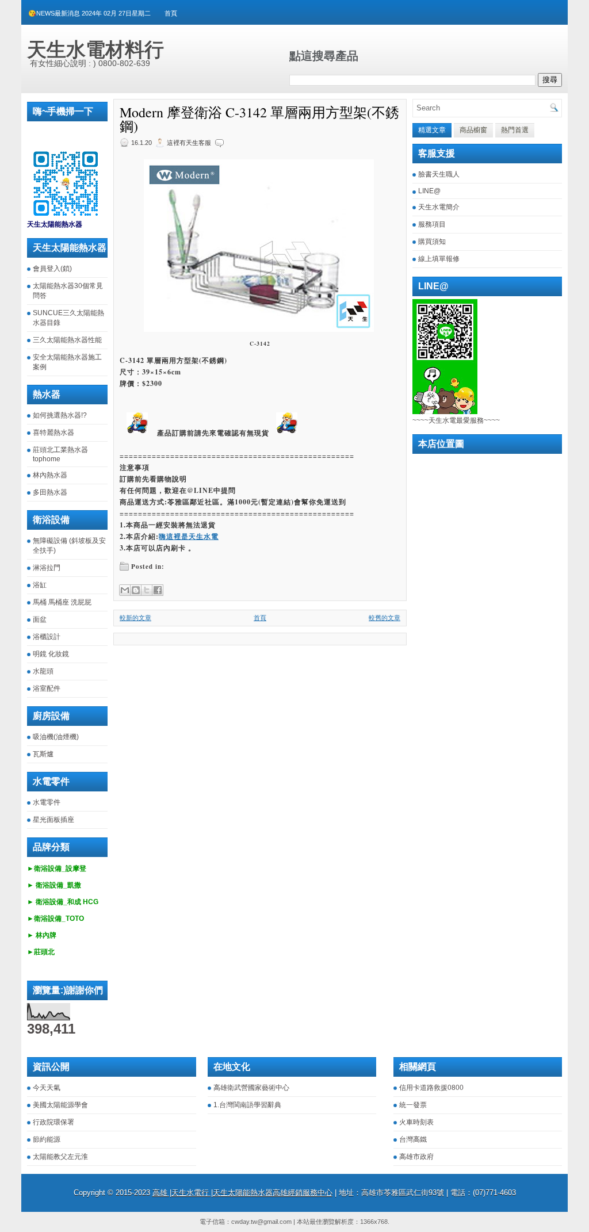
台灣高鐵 (413, 1139)
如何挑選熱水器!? (60, 415)
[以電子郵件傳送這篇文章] (125, 590)
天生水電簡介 (439, 207)
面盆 (40, 619)
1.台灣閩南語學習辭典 (247, 1105)
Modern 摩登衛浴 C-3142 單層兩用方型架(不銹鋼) (259, 119)
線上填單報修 (439, 259)
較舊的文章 (384, 617)
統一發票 (413, 1105)
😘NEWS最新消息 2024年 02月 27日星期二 (89, 13)
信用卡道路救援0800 (431, 1088)
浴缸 (40, 585)
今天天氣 (46, 1088)
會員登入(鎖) (52, 269)
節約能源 (46, 1139)
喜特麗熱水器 (53, 432)
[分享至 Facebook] (157, 590)
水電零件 (46, 802)
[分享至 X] (146, 590)
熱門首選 (515, 130)
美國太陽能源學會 (60, 1105)
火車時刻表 (416, 1122)
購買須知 (432, 242)
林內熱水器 (50, 475)
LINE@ (429, 191)
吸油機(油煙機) (56, 737)
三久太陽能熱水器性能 (67, 340)
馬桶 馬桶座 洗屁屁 (62, 602)
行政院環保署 (53, 1122)
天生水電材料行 (95, 49)
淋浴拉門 (46, 568)
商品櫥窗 (473, 130)
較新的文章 (135, 617)
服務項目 (432, 224)
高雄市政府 (416, 1157)
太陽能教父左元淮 (60, 1157)
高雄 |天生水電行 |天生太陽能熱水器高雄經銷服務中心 (242, 1192)
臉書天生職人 (439, 174)
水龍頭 (43, 671)
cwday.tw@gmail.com (261, 1221)
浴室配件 (46, 688)
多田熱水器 (50, 492)
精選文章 (432, 130)
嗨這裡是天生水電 (189, 536)
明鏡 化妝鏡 (51, 654)
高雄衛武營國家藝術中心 (251, 1088)
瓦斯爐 (43, 754)
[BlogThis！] (135, 590)
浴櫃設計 (46, 637)
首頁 (171, 13)
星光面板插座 (53, 820)
